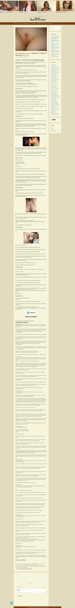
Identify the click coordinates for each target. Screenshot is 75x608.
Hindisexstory (41, 563)
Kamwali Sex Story (54, 94)
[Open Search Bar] (60, 23)
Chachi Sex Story (54, 74)
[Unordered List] (27, 592)
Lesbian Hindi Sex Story (55, 95)
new (36, 308)
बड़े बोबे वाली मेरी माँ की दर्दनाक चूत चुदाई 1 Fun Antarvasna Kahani (55, 55)
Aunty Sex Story (19, 23)
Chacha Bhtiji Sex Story (55, 72)
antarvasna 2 (18, 563)
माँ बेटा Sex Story (33, 23)
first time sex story (30, 566)
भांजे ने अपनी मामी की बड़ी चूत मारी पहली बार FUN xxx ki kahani (55, 52)
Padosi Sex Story (54, 102)
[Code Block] (29, 592)
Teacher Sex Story (54, 110)
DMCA (52, 129)
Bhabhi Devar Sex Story (26, 23)
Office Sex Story (54, 101)
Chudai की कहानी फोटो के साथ (31, 565)
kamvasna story (20, 564)
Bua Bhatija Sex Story (55, 71)
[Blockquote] (28, 592)
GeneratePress (45, 607)
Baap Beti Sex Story (54, 67)
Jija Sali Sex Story (54, 91)
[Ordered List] (26, 592)
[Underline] (23, 592)
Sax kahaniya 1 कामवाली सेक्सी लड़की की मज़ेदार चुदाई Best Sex (24, 569)
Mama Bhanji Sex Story (55, 97)
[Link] (30, 592)
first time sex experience (23, 566)
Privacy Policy (53, 130)
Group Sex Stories (54, 85)
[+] (33, 592)
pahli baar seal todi (42, 566)
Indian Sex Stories (54, 90)
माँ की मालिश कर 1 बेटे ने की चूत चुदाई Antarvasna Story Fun (55, 44)
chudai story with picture (24, 565)
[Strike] (24, 592)
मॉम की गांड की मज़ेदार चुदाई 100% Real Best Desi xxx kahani (55, 48)
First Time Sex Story (28, 563)
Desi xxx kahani (22, 563)
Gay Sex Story (53, 81)
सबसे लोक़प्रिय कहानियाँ (54, 114)
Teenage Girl (36, 564)
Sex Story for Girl (54, 107)
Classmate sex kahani (39, 565)
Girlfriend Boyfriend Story (35, 563)
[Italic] (22, 592)
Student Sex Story (31, 564)
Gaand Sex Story (39, 23)
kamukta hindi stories (36, 566)
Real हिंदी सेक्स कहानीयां (25, 564)
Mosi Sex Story (53, 99)
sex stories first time (25, 567)
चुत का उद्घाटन (37, 277)
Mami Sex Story (54, 98)
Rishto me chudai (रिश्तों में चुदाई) (47, 23)
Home (15, 23)
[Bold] (21, 592)
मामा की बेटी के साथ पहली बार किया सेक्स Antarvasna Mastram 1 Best (55, 37)
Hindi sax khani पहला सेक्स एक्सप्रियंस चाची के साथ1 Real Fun (24, 568)
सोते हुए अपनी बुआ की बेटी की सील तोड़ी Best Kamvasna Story (55, 41)
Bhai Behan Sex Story (55, 70)
